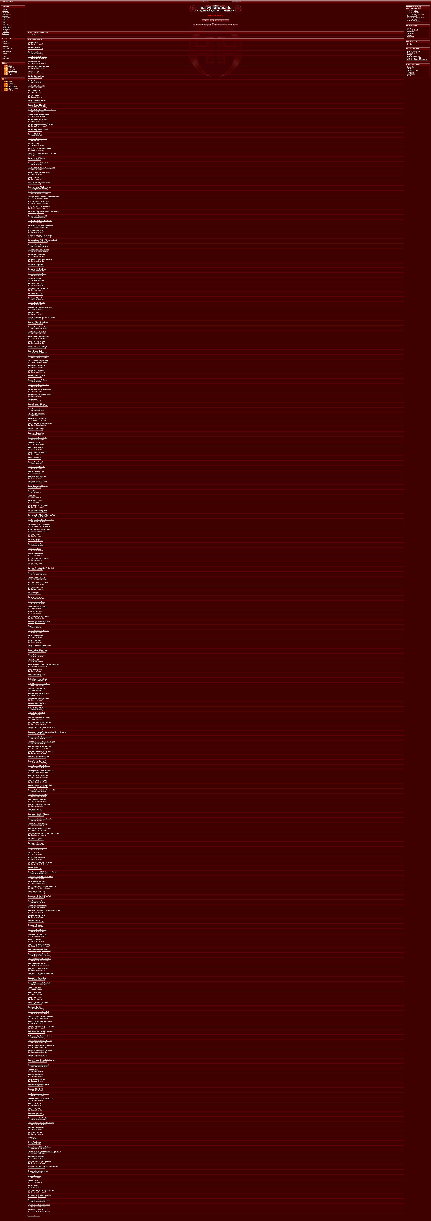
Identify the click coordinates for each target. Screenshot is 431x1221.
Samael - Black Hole (35, 134)
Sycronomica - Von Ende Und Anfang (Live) (43, 1166)
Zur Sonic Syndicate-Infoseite (38, 772)
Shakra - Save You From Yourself (39, 389)
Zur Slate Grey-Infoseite (36, 618)
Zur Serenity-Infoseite (35, 309)
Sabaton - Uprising (34, 52)
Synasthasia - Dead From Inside (39, 1200)
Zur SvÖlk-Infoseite (34, 1139)
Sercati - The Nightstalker (36, 303)
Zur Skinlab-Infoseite (35, 555)
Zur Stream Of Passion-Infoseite (38, 984)
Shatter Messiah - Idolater (37, 404)
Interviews (409, 41)
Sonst (235, 25)
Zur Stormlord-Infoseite (35, 941)
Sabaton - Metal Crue (35, 47)
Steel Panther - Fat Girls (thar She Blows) (42, 872)
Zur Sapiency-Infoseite (35, 140)
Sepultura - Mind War (35, 293)
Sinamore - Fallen (34, 443)
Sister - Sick (32, 491)
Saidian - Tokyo (33, 95)
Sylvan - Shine (33, 1185)
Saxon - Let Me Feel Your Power (39, 172)
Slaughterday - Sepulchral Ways (39, 621)
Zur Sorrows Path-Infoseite (37, 792)
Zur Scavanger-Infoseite (36, 213)
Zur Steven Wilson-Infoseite (37, 883)
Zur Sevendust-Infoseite (36, 343)
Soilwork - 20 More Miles (36, 689)
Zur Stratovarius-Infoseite (36, 970)
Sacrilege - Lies (33, 71)
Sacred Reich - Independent (37, 57)
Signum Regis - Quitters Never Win (40, 423)
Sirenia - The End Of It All (37, 476)
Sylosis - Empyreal (34, 1176)
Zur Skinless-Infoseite (35, 570)
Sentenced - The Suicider (36, 283)
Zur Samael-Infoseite (35, 131)
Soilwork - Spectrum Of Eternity (39, 717)
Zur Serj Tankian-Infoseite (36, 333)
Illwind (409, 28)
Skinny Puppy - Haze (35, 573)
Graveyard (5, 58)
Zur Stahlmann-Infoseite (36, 840)
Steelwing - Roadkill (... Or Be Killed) (40, 877)
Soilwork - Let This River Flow (38, 698)
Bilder (4, 21)
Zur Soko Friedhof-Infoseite (37, 724)
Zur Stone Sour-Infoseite (36, 893)
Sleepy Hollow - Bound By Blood (39, 645)
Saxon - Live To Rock (35, 177)
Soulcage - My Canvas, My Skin (39, 804)
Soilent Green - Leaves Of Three (39, 684)
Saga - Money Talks (34, 90)
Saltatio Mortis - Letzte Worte (38, 119)
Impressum (6, 29)
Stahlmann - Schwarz (35, 843)
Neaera (4, 53)
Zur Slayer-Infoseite (34, 628)
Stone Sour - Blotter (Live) (37, 891)
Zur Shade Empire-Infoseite (37, 353)
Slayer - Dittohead (34, 626)
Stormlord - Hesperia (35, 939)
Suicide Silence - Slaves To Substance (41, 1060)
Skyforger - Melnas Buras (36, 602)
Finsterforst (410, 33)
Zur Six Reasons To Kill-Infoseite (39, 526)
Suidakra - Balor (33, 1070)
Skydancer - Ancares (35, 597)
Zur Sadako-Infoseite (35, 78)
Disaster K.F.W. (7, 48)
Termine (5, 16)
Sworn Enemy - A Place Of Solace (39, 1147)
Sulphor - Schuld (34, 1108)
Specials (5, 19)
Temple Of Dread (412, 30)
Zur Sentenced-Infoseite (36, 261)
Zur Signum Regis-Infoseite (37, 425)
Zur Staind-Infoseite (34, 854)
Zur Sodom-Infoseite (35, 671)
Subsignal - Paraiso (35, 1007)
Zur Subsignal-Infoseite (35, 1009)
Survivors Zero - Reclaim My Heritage (41, 1123)
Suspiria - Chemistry (35, 1132)
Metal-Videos (410, 64)
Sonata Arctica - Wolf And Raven (39, 766)
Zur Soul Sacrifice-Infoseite (37, 801)
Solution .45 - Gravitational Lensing (40, 737)
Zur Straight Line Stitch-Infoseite (38, 946)
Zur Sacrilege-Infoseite (35, 73)
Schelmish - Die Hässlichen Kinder (40, 221)
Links (4, 22)
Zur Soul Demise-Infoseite (36, 796)
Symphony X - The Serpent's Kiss (39, 1195)
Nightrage (5, 43)
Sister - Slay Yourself (35, 500)
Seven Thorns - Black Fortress (38, 336)
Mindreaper (410, 72)
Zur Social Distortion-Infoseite (38, 666)
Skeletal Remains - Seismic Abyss (40, 529)
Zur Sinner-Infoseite (34, 449)
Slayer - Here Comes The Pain (38, 631)
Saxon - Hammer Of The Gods (38, 163)
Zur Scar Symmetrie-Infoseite (37, 189)
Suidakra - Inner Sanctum (37, 1079)
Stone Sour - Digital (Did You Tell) (39, 896)
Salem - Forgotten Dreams (37, 100)
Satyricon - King (33, 143)
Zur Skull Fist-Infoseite (35, 584)
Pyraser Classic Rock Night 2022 (417, 60)
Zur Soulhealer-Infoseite (36, 816)
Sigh (415, 19)
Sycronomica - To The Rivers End (39, 1161)
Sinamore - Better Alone (36, 433)
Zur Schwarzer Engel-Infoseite (38, 227)
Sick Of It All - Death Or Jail (37, 418)
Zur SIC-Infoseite (33, 415)
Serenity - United (33, 312)
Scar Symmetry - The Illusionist (39, 206)
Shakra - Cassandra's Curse (37, 380)
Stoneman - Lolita (34, 920)
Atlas (416, 11)
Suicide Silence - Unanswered (38, 1065)
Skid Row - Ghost (34, 534)
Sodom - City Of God (35, 669)
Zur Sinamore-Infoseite (35, 435)
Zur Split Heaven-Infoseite (36, 830)
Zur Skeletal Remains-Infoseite (38, 531)
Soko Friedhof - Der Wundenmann (40, 722)
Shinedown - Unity (34, 409)
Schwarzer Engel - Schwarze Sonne (40, 225)
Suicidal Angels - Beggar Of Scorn (40, 1041)
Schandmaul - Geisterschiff (37, 216)
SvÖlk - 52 (31, 1137)
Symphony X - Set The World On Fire (41, 1190)
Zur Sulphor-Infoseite (35, 1105)
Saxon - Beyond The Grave (37, 158)
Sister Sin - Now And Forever (38, 505)
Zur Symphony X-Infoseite (36, 1192)
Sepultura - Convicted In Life (38, 288)
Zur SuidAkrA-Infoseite (35, 1095)
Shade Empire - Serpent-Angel (38, 361)
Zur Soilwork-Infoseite (35, 690)
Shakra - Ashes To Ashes (36, 375)
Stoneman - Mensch (35, 925)
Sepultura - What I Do (35, 298)
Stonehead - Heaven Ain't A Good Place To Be (44, 910)
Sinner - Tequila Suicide (36, 467)
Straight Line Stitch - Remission (39, 944)
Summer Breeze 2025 (414, 51)
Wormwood (410, 32)
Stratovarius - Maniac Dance (37, 978)
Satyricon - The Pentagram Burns (39, 148)
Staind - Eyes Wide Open (36, 857)
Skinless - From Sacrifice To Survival (41, 568)
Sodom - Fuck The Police (36, 674)
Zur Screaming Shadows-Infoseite (39, 237)
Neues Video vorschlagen (36, 35)
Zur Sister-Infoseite (34, 488)
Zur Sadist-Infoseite (34, 87)
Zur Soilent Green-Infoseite (37, 681)
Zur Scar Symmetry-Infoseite (37, 193)
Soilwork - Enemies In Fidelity (38, 693)
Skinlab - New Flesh (35, 563)
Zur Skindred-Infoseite (35, 541)
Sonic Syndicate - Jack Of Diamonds (40, 771)
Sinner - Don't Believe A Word (38, 452)
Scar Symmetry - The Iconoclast (39, 201)
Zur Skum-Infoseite (34, 594)
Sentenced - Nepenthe (35, 264)
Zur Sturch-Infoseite (34, 1004)
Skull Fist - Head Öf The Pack (38, 582)
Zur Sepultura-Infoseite (35, 290)
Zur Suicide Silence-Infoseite (37, 1057)
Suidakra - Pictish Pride (36, 1089)
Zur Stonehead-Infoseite (36, 912)
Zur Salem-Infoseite (34, 102)
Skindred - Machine (34, 539)
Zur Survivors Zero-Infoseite (37, 1124)
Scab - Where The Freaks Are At (39, 182)
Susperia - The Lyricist (36, 1127)
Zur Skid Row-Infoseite (35, 536)
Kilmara (409, 69)
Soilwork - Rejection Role (36, 713)
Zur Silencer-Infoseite (35, 430)
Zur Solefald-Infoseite (35, 729)
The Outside (411, 74)
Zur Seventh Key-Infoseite (36, 348)
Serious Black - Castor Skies (38, 327)
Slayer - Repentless (34, 640)
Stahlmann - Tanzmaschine (37, 848)
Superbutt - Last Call (35, 1113)
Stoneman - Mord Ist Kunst (37, 930)
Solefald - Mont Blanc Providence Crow (41, 727)
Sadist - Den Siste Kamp (36, 86)
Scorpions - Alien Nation (36, 230)
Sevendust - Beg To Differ (36, 341)
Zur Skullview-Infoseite (35, 589)
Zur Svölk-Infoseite (34, 1144)
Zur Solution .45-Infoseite (36, 734)
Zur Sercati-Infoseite (35, 304)
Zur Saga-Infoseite (34, 92)
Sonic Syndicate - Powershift (38, 780)
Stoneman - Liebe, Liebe (36, 915)
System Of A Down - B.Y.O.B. (38, 1209)
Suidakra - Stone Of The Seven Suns (40, 1099)
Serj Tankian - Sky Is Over (37, 332)
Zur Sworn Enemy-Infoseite (37, 1148)
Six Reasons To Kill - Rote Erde (39, 525)
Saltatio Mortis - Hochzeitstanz (38, 115)
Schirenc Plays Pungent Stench (415, 15)
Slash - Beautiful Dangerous (37, 607)
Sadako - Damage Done (36, 76)
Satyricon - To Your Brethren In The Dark (42, 153)
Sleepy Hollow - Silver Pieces (38, 650)
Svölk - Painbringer (34, 1142)
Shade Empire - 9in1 (35, 351)
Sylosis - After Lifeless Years (38, 1171)
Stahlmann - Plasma (35, 838)
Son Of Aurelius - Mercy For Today (40, 746)
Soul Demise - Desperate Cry (38, 795)
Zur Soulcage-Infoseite (35, 806)
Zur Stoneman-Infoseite (36, 917)
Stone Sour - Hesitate (35, 901)
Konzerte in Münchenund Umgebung (413, 7)
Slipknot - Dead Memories (37, 655)
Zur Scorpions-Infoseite (35, 232)
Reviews (409, 25)
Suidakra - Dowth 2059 (35, 1074)
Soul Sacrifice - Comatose (37, 799)
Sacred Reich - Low (34, 61)
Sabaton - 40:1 (33, 42)
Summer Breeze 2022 (414, 58)
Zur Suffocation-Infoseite (36, 1023)
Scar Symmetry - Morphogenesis (39, 192)
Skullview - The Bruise (35, 587)
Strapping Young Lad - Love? (38, 954)
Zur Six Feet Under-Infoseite (37, 512)
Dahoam (5, 9)
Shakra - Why (32, 399)
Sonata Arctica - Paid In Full (37, 761)
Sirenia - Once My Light (36, 471)
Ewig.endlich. (411, 67)
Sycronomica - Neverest (36, 1156)
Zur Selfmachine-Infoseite (36, 256)
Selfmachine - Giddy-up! (36, 254)
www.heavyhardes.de (34, 1216)
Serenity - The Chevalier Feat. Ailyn (40, 307)
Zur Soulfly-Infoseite (34, 811)
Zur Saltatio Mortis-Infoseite (37, 107)
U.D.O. (409, 75)
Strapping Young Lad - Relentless (39, 959)
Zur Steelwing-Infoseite (35, 878)
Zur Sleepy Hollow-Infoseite (37, 647)
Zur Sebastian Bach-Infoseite (37, 242)
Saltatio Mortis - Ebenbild (37, 105)
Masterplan (410, 37)
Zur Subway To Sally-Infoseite (38, 1018)
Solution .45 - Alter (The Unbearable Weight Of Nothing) (47, 732)
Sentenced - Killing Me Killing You (40, 259)
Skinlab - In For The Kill (36, 553)
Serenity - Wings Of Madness (38, 322)
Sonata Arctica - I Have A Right (38, 756)
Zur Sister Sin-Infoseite (35, 507)
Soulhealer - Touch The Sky (37, 824)
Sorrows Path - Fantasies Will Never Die (41, 790)
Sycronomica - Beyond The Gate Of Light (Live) (44, 1152)
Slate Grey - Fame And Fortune (38, 616)
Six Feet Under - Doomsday (37, 510)
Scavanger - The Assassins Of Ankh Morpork (43, 211)
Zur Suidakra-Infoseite (35, 1071)
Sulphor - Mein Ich (34, 1103)
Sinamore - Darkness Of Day (37, 438)
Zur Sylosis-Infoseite (35, 1173)
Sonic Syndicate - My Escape (38, 775)
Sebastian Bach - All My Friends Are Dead (42, 240)
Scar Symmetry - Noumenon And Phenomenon (44, 197)
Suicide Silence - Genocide (37, 1055)
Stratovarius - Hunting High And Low (40, 973)
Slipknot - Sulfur (33, 660)
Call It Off (417, 21)
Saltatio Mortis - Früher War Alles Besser (42, 110)
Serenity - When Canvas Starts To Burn (41, 317)
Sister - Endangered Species (38, 486)
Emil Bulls (410, 44)
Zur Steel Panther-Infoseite (37, 873)
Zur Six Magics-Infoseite (36, 521)
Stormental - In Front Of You (37, 935)
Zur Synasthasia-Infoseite (36, 1201)
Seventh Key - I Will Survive (37, 346)
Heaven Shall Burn (413, 53)
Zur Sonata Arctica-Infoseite (37, 753)
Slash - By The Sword (35, 611)
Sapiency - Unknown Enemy (37, 139)
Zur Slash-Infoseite (34, 608)
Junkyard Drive (419, 17)
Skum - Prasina (33, 592)
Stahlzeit (417, 12)
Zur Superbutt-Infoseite (35, 1115)
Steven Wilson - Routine (36, 881)
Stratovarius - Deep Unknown (38, 968)
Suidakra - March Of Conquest (38, 1084)
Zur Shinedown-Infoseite (36, 410)
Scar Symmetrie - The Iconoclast (39, 187)
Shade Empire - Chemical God (38, 356)
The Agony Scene (412, 70)
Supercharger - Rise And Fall (38, 1118)
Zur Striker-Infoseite (34, 989)
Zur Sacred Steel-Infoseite (36, 68)
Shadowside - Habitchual (36, 365)
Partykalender (6, 17)
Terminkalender (13, 72)
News (10, 66)
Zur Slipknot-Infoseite (35, 656)
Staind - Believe (33, 853)
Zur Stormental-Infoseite (36, 936)
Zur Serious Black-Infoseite (37, 328)
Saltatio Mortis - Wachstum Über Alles (41, 124)
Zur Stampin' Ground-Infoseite (38, 864)
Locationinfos (6, 26)
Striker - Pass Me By (35, 992)
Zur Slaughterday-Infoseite (36, 623)
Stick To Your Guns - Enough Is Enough (42, 886)
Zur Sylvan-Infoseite (34, 1187)
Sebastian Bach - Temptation (38, 245)
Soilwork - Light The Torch (37, 703)
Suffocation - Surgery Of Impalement (40, 1031)
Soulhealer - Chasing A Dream (38, 814)
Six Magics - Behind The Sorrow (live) (41, 520)
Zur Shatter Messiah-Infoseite (38, 406)
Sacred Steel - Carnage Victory (38, 66)
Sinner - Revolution (34, 457)
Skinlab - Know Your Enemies (38, 558)
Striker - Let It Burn (34, 988)
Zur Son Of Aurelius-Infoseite (37, 748)
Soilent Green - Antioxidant (37, 679)
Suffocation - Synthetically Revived (40, 1036)
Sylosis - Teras (33, 1181)
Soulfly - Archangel (34, 809)
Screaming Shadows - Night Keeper (40, 235)
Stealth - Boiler (33, 867)
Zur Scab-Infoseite (34, 184)
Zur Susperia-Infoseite (35, 1129)
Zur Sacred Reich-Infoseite (37, 58)
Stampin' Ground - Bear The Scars (40, 862)
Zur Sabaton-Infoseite (35, 44)
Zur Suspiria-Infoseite (35, 1134)
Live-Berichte (410, 48)
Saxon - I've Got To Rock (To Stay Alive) (41, 168)
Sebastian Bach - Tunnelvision (38, 250)
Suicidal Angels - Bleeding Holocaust (41, 1045)
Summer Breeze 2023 (414, 56)
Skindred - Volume (34, 549)
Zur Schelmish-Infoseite (36, 222)
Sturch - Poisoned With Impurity (39, 1002)
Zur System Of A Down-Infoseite (38, 1211)
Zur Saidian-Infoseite (35, 97)
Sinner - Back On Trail (35, 447)
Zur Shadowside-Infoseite (36, 367)
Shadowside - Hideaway (36, 370)
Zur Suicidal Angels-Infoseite (37, 1042)
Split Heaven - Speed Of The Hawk (40, 828)
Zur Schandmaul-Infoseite (36, 218)
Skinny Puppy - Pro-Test (36, 578)
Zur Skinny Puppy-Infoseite (37, 574)
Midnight (409, 55)
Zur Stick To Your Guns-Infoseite (39, 888)
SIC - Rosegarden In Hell (36, 414)
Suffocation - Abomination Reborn (40, 1021)
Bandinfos (5, 24)
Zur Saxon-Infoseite (34, 160)
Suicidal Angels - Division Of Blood (40, 1050)
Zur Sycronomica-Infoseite (36, 1153)
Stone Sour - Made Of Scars (37, 906)
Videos (11, 74)
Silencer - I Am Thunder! (36, 428)
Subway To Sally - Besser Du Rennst (40, 1017)
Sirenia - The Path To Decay (37, 481)
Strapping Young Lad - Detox (38, 949)
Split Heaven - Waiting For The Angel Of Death (44, 833)
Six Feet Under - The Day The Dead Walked (42, 515)
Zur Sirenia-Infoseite (34, 473)
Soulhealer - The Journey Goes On (40, 819)
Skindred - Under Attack (36, 544)
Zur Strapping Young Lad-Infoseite (39, 951)
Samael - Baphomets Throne (38, 129)
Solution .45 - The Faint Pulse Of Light (41, 742)
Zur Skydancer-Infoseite (36, 599)
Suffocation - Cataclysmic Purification (41, 1026)
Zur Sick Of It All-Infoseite (36, 420)
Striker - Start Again (35, 997)
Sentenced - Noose (34, 279)
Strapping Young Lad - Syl (37, 963)
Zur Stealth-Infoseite (35, 869)
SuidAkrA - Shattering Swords (38, 1094)
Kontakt (5, 31)
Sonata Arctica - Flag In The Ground (40, 751)
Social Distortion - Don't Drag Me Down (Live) (43, 664)
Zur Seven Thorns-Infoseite (37, 338)
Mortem (409, 35)
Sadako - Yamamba (34, 81)
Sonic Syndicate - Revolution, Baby (40, 785)
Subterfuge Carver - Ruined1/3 (38, 1012)
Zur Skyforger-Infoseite (35, 603)
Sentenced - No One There (37, 269)
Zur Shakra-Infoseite (35, 377)
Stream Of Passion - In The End (39, 983)
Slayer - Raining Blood (36, 635)
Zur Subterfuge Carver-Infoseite (38, 1013)
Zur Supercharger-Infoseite (37, 1119)
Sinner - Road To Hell (35, 462)
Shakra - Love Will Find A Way (38, 385)
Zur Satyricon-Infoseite (35, 145)
